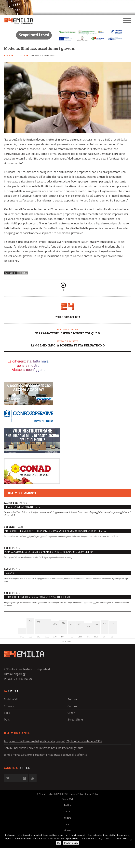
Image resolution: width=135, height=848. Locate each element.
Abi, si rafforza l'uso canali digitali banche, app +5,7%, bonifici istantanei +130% (53, 741)
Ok (58, 843)
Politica (72, 699)
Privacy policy (71, 843)
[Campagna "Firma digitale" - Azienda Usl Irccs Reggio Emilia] (67, 41)
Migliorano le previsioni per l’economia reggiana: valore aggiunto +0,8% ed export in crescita (55, 531)
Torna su (66, 641)
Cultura (72, 706)
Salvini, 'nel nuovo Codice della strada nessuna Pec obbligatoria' (43, 748)
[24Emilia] (51, 21)
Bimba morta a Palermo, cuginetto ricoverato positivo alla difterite (45, 754)
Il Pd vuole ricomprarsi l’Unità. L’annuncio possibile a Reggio (37, 597)
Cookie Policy (91, 794)
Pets (7, 719)
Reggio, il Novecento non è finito (22, 506)
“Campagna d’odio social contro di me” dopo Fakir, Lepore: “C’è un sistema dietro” (49, 552)
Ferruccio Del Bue (16, 55)
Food (7, 712)
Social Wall (11, 699)
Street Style (75, 719)
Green (71, 712)
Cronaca (9, 706)
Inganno (9, 573)
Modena (22, 273)
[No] (131, 839)
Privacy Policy (76, 794)
